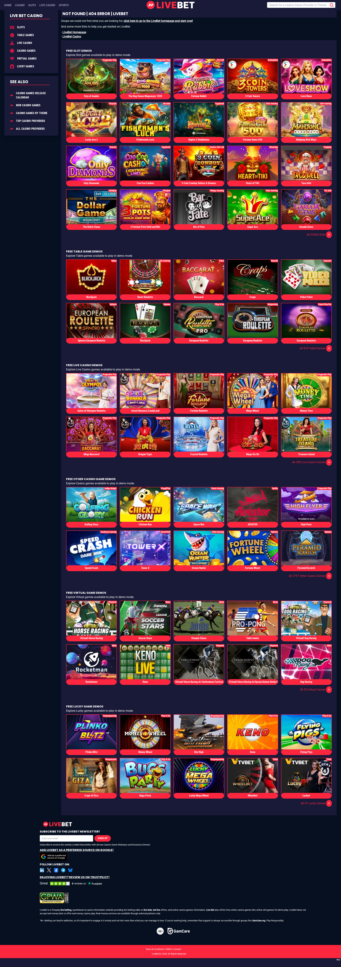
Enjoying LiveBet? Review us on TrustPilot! (75, 877)
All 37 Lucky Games (315, 803)
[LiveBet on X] (49, 870)
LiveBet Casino (72, 36)
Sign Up (103, 838)
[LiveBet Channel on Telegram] (63, 870)
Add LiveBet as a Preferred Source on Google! (77, 850)
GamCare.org (258, 920)
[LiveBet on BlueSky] (70, 870)
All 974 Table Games (315, 348)
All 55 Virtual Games (315, 690)
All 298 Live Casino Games (311, 462)
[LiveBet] (170, 5)
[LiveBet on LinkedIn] (42, 870)
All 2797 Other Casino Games (309, 576)
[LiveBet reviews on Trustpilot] (73, 883)
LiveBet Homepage (74, 32)
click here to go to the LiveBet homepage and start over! (158, 21)
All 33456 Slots (318, 235)
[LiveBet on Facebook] (56, 870)
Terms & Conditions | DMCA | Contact (170, 949)
